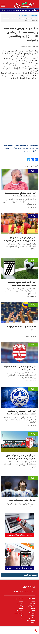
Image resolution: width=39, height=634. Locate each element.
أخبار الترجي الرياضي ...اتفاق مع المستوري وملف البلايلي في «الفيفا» (20, 239)
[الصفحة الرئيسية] (24, 4)
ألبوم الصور (19, 599)
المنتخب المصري (8, 145)
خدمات (21, 608)
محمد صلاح (7, 148)
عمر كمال (35, 151)
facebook (25, 592)
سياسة (21, 618)
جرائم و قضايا (31, 606)
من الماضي (32, 618)
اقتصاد (33, 601)
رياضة (25, 16)
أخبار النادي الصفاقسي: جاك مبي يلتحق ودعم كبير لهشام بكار (22, 283)
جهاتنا (21, 606)
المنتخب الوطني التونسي (21, 145)
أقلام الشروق (31, 598)
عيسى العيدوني (34, 148)
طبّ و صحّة (32, 613)
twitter (28, 592)
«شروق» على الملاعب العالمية (22, 500)
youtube (17, 592)
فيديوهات (20, 16)
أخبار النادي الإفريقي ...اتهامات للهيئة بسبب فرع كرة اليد (20, 368)
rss (22, 592)
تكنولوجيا (32, 603)
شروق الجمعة (19, 611)
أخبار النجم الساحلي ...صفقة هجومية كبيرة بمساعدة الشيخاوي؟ (20, 194)
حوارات (33, 608)
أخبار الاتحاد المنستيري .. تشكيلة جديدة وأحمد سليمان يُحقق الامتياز (21, 412)
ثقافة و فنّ (20, 603)
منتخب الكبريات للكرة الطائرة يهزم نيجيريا (21, 328)
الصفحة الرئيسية (33, 16)
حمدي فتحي (27, 151)
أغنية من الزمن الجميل (31, 621)
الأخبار (34, 10)
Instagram (14, 592)
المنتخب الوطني (34, 145)
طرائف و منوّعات (18, 613)
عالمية (33, 615)
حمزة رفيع (25, 148)
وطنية (21, 601)
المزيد (3, 6)
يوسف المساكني (17, 148)
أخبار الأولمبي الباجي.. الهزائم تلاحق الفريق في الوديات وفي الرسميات (21, 457)
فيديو (21, 615)
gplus (19, 592)
